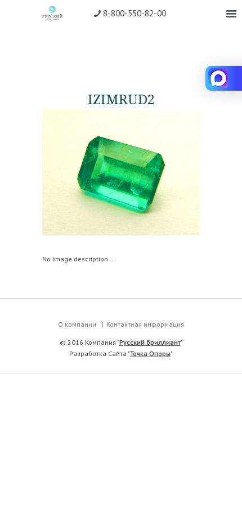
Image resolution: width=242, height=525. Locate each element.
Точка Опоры (150, 353)
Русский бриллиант (150, 342)
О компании (77, 324)
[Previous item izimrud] (81, 172)
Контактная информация (145, 324)
